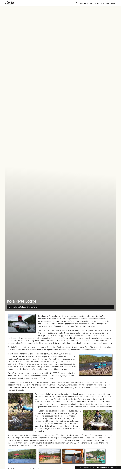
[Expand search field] (77, 3)
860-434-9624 (86, 467)
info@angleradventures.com (106, 467)
